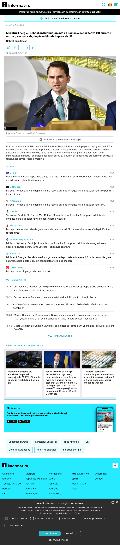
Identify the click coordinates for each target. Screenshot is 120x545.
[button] (60, 540)
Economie (30, 488)
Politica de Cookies (73, 513)
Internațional (55, 473)
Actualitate (20, 25)
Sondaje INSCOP (11, 483)
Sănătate (53, 483)
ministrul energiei (46, 449)
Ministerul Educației (46, 441)
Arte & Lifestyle (80, 473)
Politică (29, 483)
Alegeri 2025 (79, 483)
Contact (99, 478)
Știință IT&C (54, 493)
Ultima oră (8, 473)
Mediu (75, 488)
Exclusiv (6, 478)
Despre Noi (101, 473)
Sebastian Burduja (19, 441)
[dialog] (60, 522)
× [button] (117, 502)
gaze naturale (71, 441)
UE (87, 441)
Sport (51, 478)
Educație (53, 488)
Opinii (75, 478)
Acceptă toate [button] (49, 533)
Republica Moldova (36, 478)
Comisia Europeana (19, 449)
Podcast (6, 488)
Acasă (9, 25)
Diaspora (30, 473)
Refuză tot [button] (71, 533)
